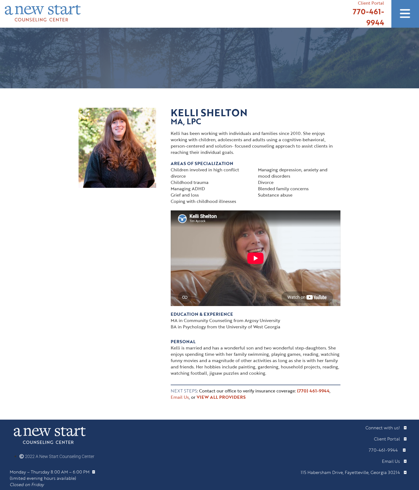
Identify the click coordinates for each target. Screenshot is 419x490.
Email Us (392, 461)
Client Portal (388, 439)
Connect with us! (384, 427)
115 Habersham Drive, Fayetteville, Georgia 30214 (352, 472)
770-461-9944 (368, 17)
